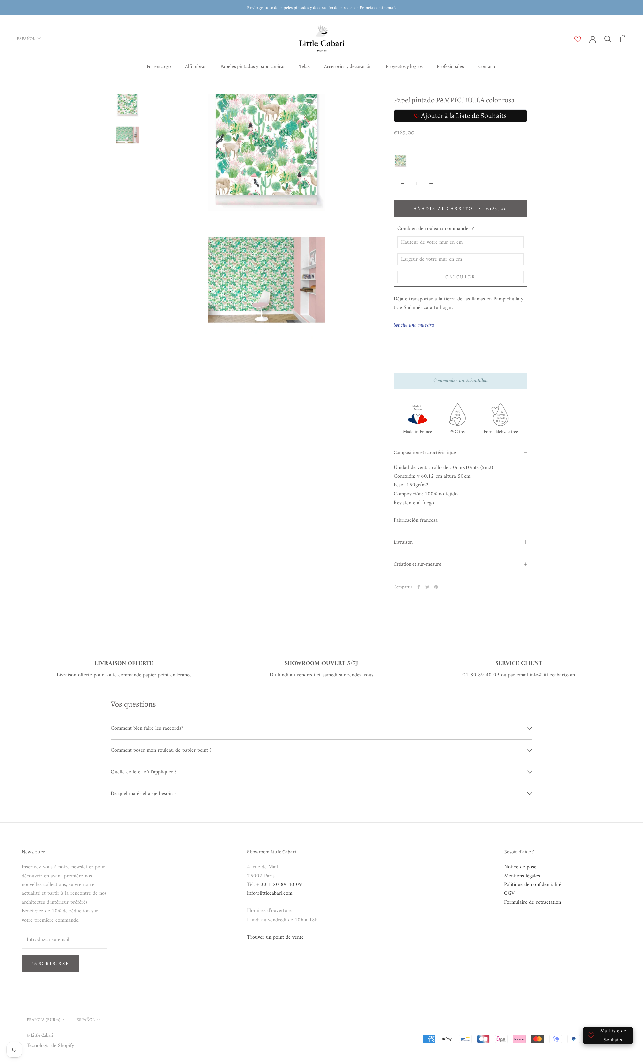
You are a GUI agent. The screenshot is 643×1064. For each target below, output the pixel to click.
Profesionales (450, 66)
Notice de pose (520, 867)
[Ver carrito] (623, 38)
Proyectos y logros (404, 66)
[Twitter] (427, 587)
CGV (509, 893)
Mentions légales (522, 876)
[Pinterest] (436, 587)
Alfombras (195, 66)
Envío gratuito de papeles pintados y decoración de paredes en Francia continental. (321, 7)
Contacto (487, 66)
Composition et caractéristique (425, 452)
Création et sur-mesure (417, 564)
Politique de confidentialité (532, 884)
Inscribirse (50, 963)
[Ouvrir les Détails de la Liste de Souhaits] (581, 39)
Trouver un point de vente (275, 937)
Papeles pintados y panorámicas (252, 66)
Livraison (403, 542)
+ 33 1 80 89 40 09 (279, 884)
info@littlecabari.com (269, 893)
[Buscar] (608, 38)
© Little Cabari (40, 1035)
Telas (304, 66)
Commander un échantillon (460, 381)
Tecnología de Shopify (50, 1045)
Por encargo (159, 66)
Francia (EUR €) (43, 1019)
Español (26, 38)
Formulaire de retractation (532, 902)
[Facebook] (419, 587)
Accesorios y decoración (348, 66)
